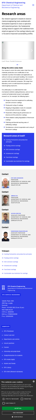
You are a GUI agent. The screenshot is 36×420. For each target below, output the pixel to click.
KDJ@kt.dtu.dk (15, 185)
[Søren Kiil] (5, 200)
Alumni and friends (9, 363)
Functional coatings (12, 157)
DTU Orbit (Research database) (13, 371)
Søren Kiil (14, 195)
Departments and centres (11, 339)
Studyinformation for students (13, 355)
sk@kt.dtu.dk (15, 202)
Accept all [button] (18, 408)
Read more (30, 395)
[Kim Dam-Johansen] (5, 182)
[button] (33, 5)
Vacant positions (9, 343)
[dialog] (18, 399)
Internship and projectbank (12, 351)
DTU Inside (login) (9, 359)
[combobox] (34, 381)
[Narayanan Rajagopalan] (5, 235)
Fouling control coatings (13, 145)
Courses (6, 347)
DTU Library (7, 367)
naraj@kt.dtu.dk (16, 238)
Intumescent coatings (12, 153)
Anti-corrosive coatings (13, 149)
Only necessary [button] (18, 412)
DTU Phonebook (9, 331)
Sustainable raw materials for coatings (17, 161)
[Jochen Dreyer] (5, 218)
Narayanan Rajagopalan (19, 231)
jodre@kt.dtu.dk (16, 220)
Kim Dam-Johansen (17, 178)
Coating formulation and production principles (17, 141)
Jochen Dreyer (16, 213)
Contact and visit (9, 335)
